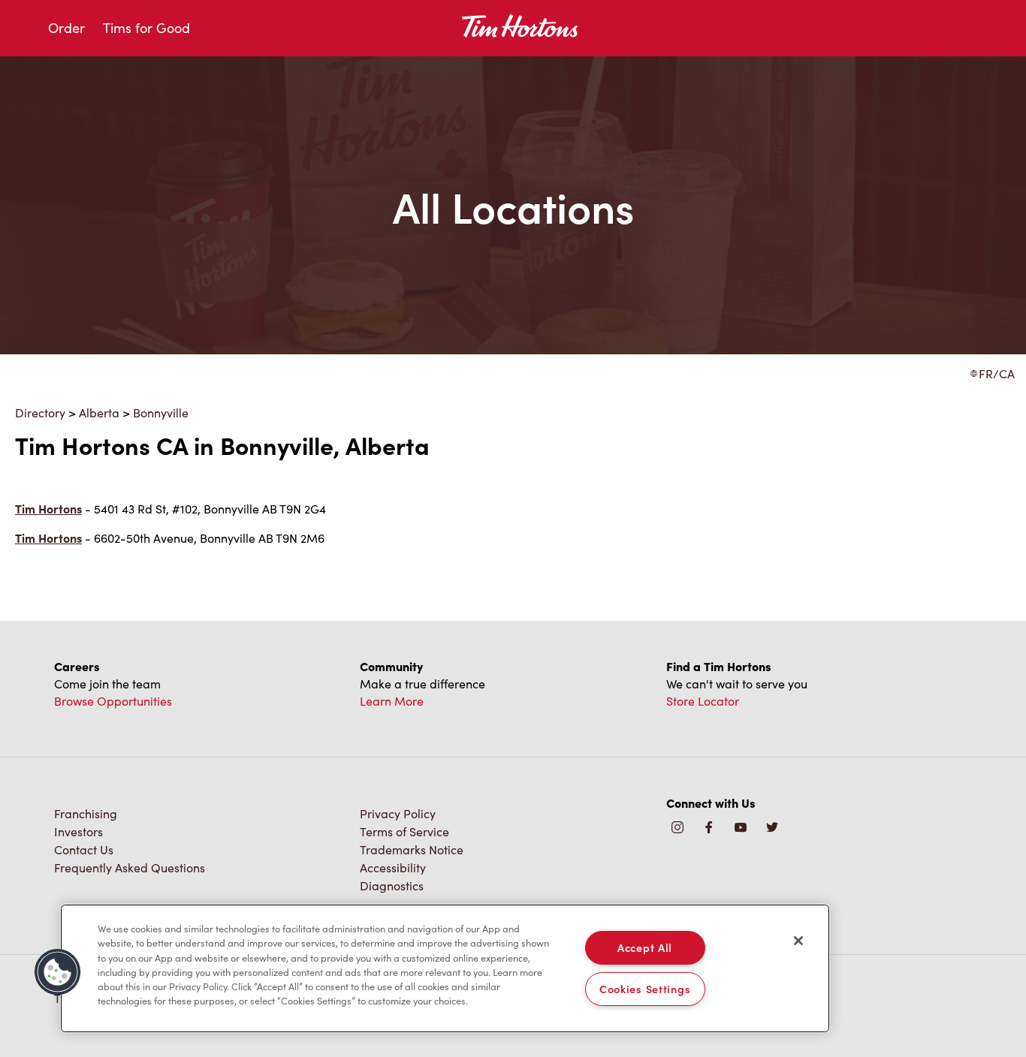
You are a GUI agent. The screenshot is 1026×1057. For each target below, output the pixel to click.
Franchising (85, 813)
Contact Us (83, 849)
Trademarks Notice (411, 849)
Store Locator (702, 701)
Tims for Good (146, 28)
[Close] (798, 940)
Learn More (392, 701)
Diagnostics (392, 885)
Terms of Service (404, 831)
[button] (58, 972)
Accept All (644, 947)
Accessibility (393, 867)
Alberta (99, 412)
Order (66, 28)
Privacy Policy (398, 813)
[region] (445, 968)
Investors (78, 831)
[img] (772, 828)
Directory (40, 412)
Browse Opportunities (113, 701)
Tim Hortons (48, 508)
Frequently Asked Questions (129, 867)
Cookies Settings (645, 988)
